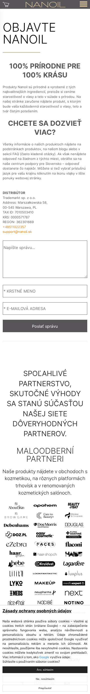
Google (44, 657)
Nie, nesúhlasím (45, 679)
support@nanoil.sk (17, 232)
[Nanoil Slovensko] (46, 4)
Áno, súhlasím (45, 669)
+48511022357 (14, 227)
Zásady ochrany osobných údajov (37, 610)
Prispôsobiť (45, 688)
